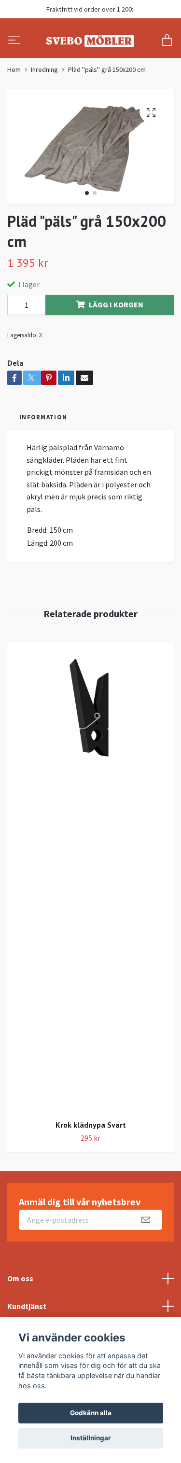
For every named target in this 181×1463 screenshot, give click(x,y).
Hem (14, 108)
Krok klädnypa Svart (91, 1164)
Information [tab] (43, 455)
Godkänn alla (90, 1413)
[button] (87, 232)
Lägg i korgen (116, 343)
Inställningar (90, 1438)
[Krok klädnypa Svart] (90, 916)
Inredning (44, 108)
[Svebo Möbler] (88, 60)
